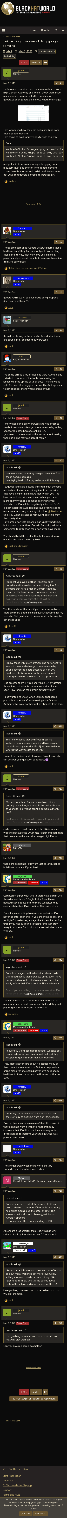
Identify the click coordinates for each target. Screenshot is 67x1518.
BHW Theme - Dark (16, 1469)
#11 (60, 788)
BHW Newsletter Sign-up (17, 1485)
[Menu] (3, 30)
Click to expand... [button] (33, 602)
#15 (60, 1037)
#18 (60, 1190)
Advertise (8, 1480)
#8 (61, 569)
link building (9, 56)
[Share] (56, 83)
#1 (61, 83)
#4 (61, 330)
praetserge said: (15, 1330)
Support (7, 1490)
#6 (61, 418)
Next (34, 62)
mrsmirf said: (13, 1198)
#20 (60, 1323)
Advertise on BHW (33, 204)
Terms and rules (11, 1494)
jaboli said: (11, 467)
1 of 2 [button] (24, 62)
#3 (61, 291)
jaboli (9, 51)
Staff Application (12, 1476)
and (18, 546)
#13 (60, 890)
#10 (60, 726)
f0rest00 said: (13, 576)
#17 (60, 1159)
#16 (60, 1100)
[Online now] (9, 233)
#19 (60, 1257)
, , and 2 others (27, 268)
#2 (61, 241)
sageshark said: (14, 967)
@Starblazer (55, 511)
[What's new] (56, 30)
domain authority (47, 51)
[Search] (63, 30)
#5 (61, 369)
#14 (60, 960)
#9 (61, 649)
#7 (61, 460)
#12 (60, 858)
